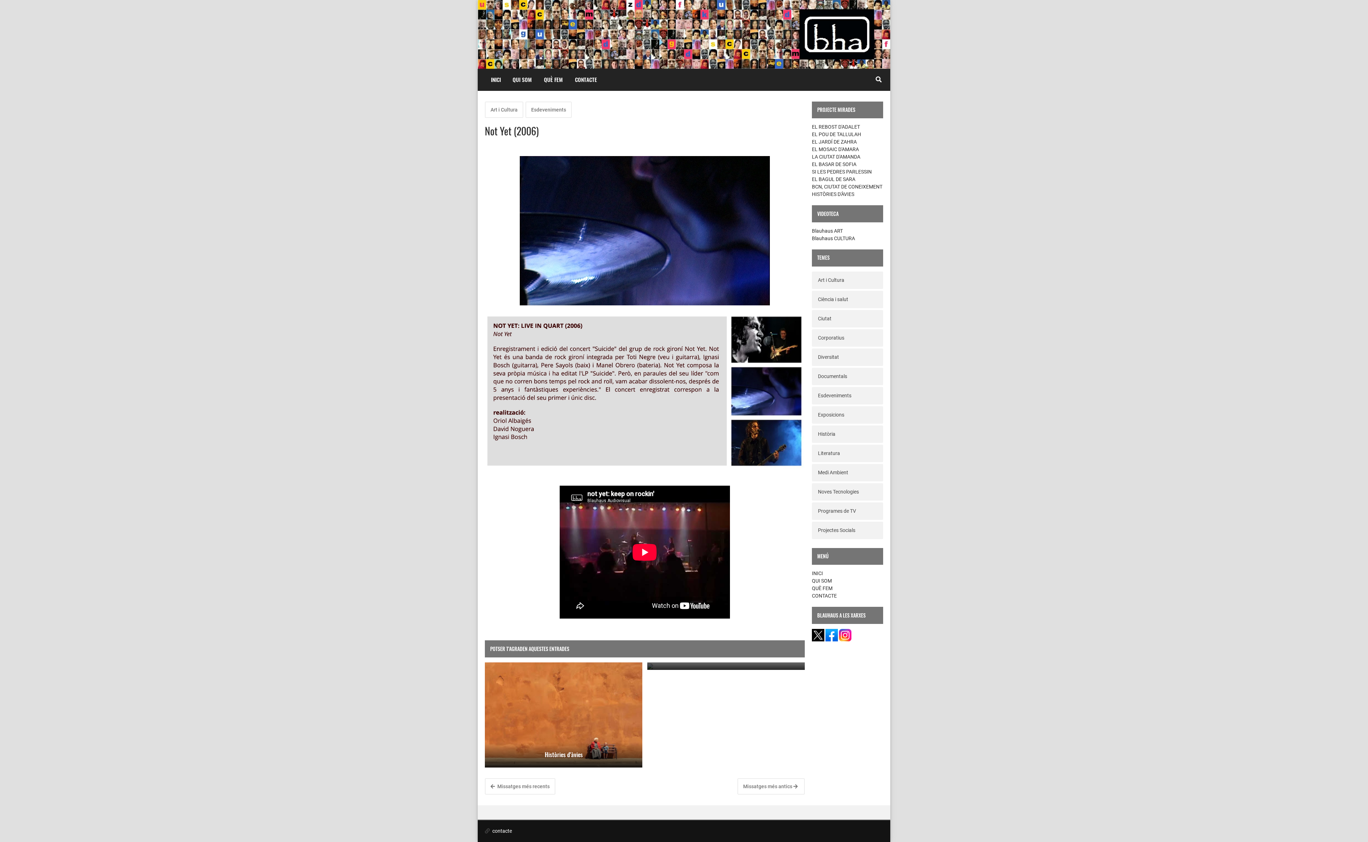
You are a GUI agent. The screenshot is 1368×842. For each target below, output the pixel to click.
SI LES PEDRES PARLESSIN (842, 172)
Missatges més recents (523, 786)
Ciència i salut (833, 299)
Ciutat (824, 318)
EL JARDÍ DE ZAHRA (834, 142)
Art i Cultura (504, 110)
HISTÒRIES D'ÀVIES (833, 194)
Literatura (829, 453)
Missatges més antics (768, 786)
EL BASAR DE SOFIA (834, 164)
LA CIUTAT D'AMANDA (836, 157)
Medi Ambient (833, 472)
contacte (501, 831)
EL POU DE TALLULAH (836, 134)
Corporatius (831, 338)
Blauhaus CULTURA (833, 238)
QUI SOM (522, 79)
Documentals (832, 376)
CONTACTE (586, 79)
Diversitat (828, 357)
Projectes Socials (836, 530)
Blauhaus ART (827, 231)
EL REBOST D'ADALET (836, 127)
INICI (496, 79)
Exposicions (831, 415)
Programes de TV (837, 511)
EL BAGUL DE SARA (833, 179)
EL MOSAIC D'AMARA (835, 149)
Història (826, 434)
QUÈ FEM (553, 79)
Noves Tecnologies (838, 492)
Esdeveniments (548, 110)
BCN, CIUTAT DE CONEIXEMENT (847, 187)
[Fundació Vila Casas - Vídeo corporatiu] (726, 666)
